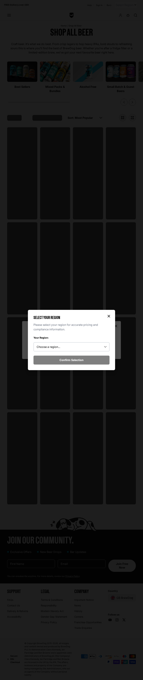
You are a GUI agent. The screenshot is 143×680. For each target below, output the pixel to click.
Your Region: (41, 337)
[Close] (108, 316)
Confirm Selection (71, 360)
